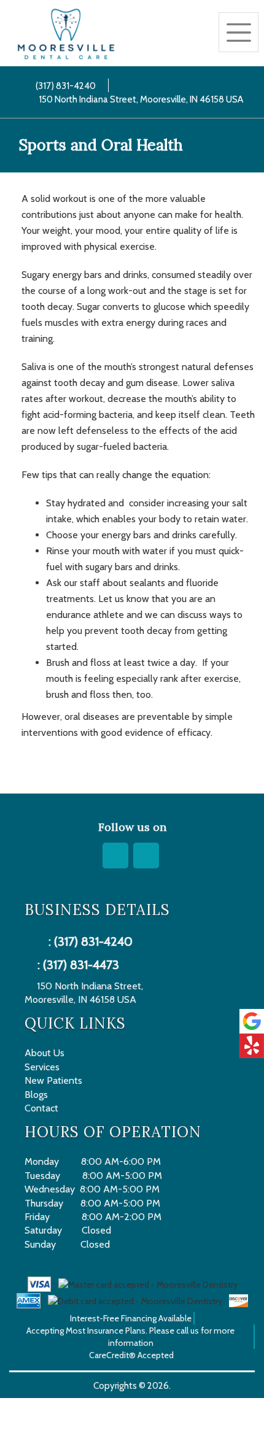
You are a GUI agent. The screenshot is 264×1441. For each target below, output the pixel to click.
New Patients (53, 1080)
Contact (41, 1108)
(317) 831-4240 (63, 85)
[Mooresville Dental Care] (66, 34)
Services (42, 1067)
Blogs (36, 1094)
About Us (44, 1053)
